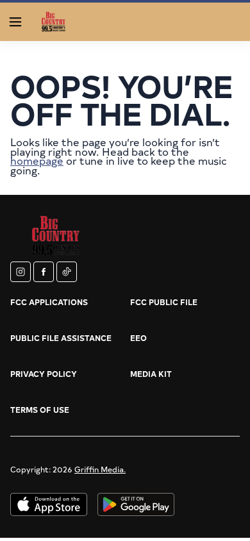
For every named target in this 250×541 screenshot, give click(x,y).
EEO (138, 337)
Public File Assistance (61, 337)
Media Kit (151, 373)
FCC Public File (163, 301)
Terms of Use (39, 409)
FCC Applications (49, 301)
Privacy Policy (43, 373)
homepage (36, 160)
